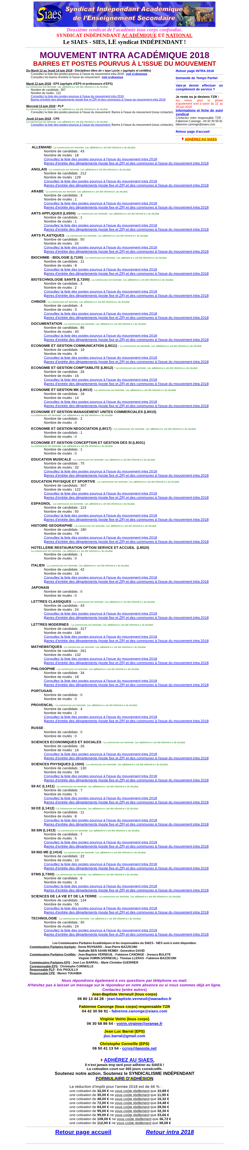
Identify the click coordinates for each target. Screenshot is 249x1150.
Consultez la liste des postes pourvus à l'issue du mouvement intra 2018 (77, 96)
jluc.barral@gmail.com (124, 1036)
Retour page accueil (83, 1132)
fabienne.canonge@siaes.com (139, 1011)
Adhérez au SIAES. (129, 1060)
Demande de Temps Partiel (196, 78)
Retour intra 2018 (170, 1132)
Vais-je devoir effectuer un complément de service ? (199, 87)
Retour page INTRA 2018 (195, 71)
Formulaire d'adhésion (124, 1078)
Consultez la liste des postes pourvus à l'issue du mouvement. (71, 124)
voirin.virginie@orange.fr (139, 1023)
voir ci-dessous (136, 73)
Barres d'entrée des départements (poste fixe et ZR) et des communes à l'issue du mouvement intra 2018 (98, 99)
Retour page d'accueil (193, 131)
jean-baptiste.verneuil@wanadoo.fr (139, 999)
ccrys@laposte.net (139, 1048)
